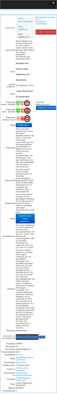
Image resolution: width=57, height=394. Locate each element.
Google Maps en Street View (23, 379)
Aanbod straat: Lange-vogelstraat (25, 218)
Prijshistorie (23, 125)
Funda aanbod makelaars (22, 369)
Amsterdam (21, 362)
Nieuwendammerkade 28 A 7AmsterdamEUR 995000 (45, 20)
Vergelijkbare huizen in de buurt (24, 358)
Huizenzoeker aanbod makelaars (24, 374)
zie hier (19, 355)
